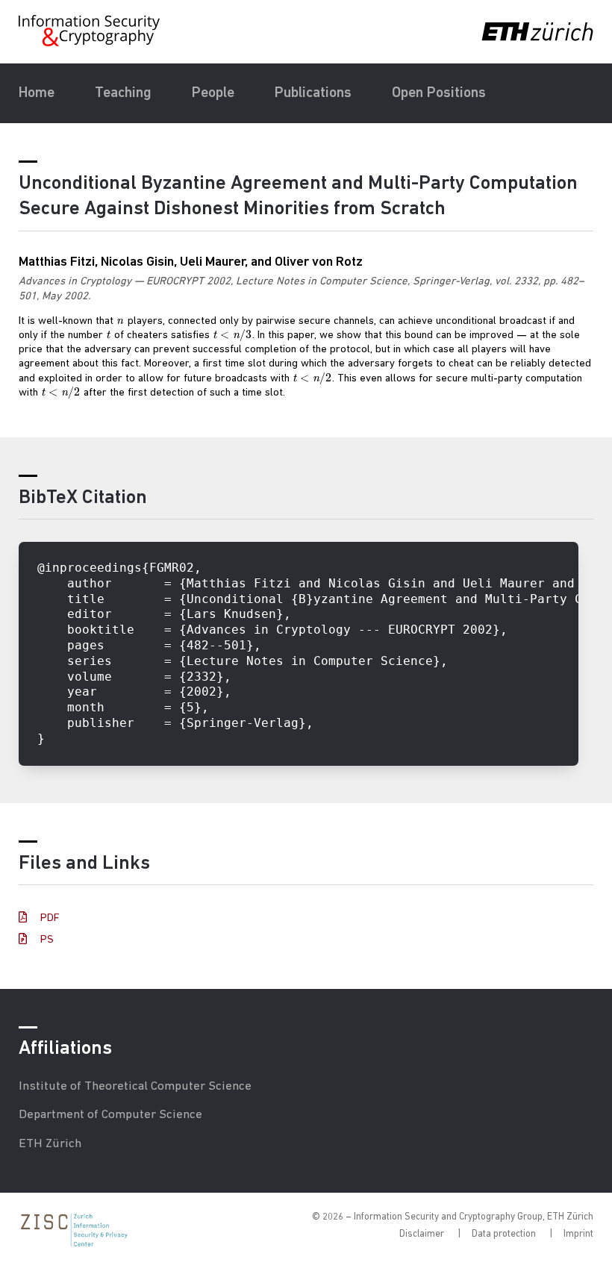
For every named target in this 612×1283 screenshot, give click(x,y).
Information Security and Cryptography (90, 30)
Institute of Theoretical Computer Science (135, 1086)
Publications (313, 93)
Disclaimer (421, 1234)
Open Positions (439, 93)
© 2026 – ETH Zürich (452, 1217)
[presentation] (120, 321)
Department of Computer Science (110, 1114)
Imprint (578, 1234)
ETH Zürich (50, 1143)
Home (36, 93)
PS (45, 940)
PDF (48, 918)
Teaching (123, 93)
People (213, 93)
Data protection (504, 1234)
